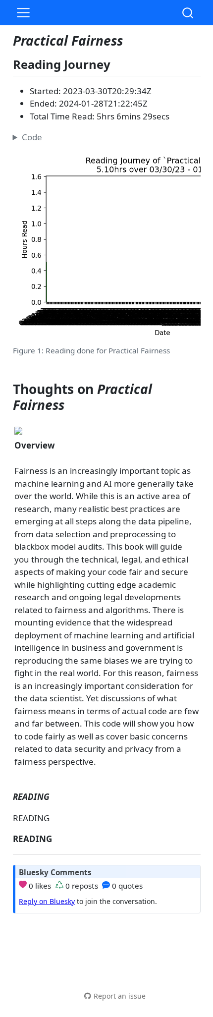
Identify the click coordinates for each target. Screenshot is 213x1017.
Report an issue (120, 996)
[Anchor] (118, 63)
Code (32, 137)
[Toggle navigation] (23, 12)
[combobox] (188, 12)
